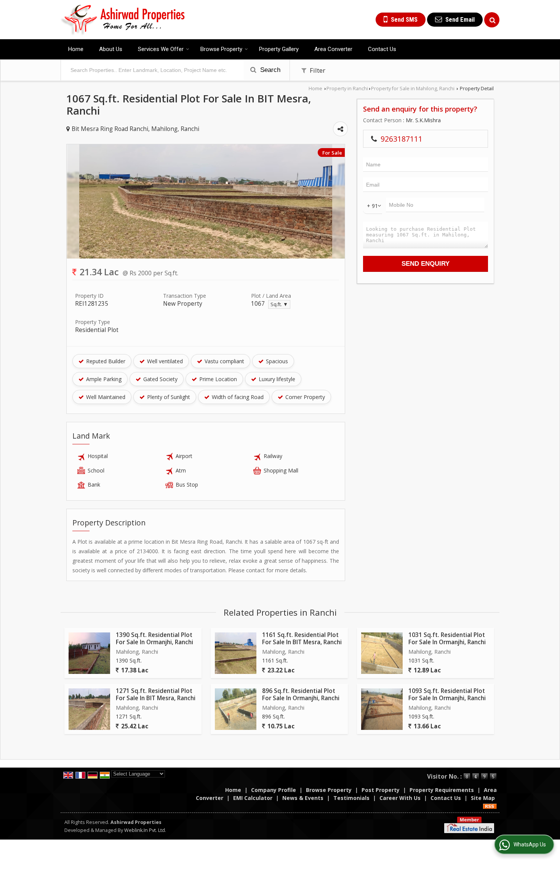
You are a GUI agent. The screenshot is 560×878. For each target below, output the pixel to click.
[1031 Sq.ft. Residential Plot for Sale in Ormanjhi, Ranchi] (382, 653)
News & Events (302, 797)
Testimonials (351, 797)
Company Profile (273, 789)
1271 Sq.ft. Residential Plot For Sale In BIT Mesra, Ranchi (155, 694)
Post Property (381, 789)
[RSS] (490, 805)
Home (75, 49)
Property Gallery (279, 49)
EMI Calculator (252, 797)
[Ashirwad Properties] (123, 19)
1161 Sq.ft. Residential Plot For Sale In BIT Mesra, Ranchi (302, 638)
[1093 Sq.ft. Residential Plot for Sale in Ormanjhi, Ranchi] (382, 709)
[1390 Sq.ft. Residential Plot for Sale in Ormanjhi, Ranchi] (89, 653)
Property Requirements (442, 789)
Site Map (483, 797)
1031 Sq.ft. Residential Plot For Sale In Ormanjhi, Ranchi (447, 638)
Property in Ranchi (347, 88)
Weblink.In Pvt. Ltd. (145, 830)
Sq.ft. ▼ (279, 304)
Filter (316, 70)
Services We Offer (161, 49)
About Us (110, 49)
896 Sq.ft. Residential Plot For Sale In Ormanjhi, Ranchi (300, 694)
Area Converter (333, 49)
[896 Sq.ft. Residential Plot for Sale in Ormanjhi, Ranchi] (235, 709)
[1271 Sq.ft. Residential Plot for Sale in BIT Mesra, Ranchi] (89, 709)
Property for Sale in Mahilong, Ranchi (412, 88)
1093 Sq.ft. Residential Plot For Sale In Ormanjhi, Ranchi (447, 694)
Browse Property (221, 49)
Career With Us (400, 797)
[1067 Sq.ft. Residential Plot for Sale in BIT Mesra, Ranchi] (206, 256)
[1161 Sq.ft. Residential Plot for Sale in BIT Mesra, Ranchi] (235, 653)
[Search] (491, 19)
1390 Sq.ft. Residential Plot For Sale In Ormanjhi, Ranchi (154, 638)
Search (269, 69)
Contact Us (382, 49)
